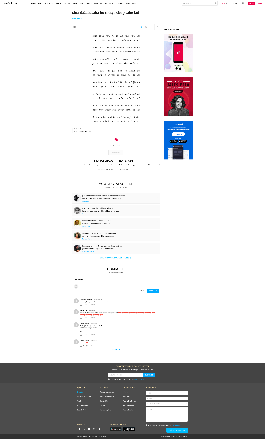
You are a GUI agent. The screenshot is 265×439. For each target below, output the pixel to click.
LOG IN (234, 3)
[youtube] (89, 429)
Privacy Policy (139, 379)
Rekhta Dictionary (129, 401)
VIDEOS (58, 3)
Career (102, 405)
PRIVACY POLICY (82, 436)
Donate (260, 3)
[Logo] (11, 4)
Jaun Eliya (77, 18)
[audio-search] (216, 3)
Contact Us (104, 401)
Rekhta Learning (128, 405)
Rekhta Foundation (107, 392)
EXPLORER (119, 3)
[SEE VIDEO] (74, 27)
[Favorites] (157, 27)
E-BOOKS (67, 3)
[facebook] (79, 429)
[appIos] (129, 429)
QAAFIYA (103, 3)
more (140, 3)
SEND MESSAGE (179, 430)
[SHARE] (151, 27)
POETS (33, 3)
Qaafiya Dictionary (84, 396)
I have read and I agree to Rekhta (127, 379)
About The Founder (107, 396)
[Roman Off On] (141, 27)
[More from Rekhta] (243, 3)
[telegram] (99, 429)
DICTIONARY (49, 3)
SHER (40, 3)
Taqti (79, 401)
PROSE (74, 3)
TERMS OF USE (93, 436)
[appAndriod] (116, 429)
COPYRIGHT (102, 436)
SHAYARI (89, 3)
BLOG (81, 3)
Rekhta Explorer (106, 410)
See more (116, 350)
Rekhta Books (128, 410)
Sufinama (126, 396)
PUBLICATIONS (130, 3)
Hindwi (125, 392)
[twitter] (84, 429)
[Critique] (146, 27)
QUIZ (96, 3)
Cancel (143, 291)
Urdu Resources (83, 405)
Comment (153, 291)
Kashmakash (116, 153)
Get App (251, 3)
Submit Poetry (82, 410)
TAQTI (111, 3)
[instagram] (94, 429)
